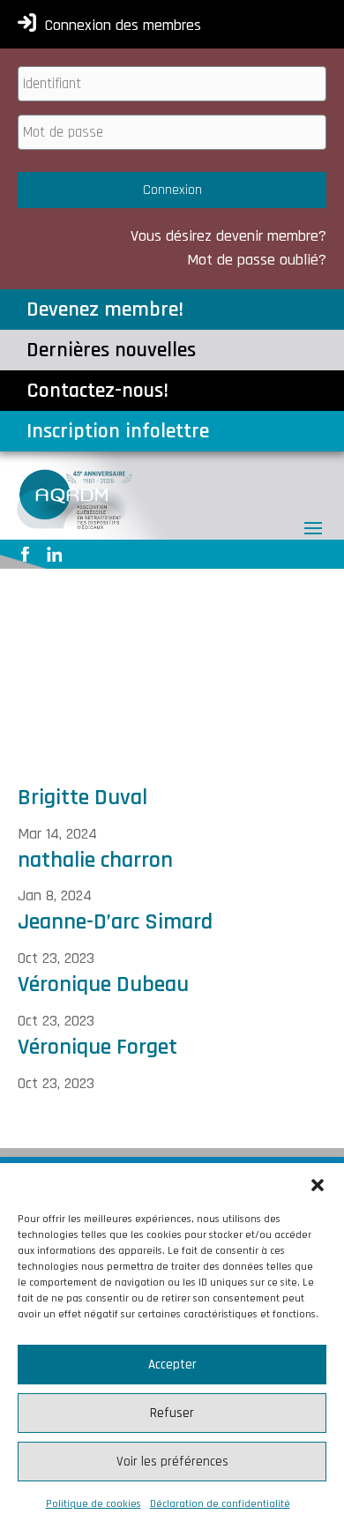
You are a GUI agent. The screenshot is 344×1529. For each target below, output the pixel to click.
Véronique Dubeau (103, 984)
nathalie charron (95, 860)
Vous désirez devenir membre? (228, 236)
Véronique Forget (97, 1047)
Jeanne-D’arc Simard (115, 921)
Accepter (172, 1364)
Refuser (172, 1413)
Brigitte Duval (82, 797)
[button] (317, 1185)
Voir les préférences (172, 1461)
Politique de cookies (93, 1503)
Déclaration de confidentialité (220, 1503)
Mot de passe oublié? (256, 260)
